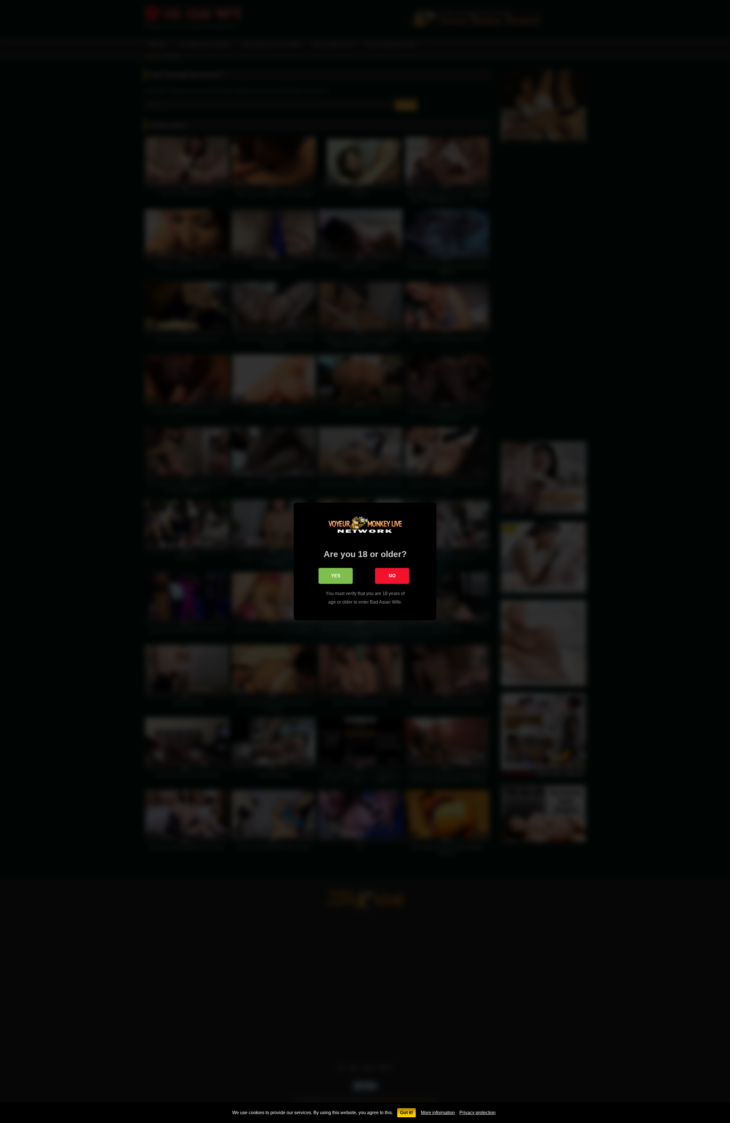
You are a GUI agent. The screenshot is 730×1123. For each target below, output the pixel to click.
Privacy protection (477, 1112)
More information (438, 1112)
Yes (335, 575)
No (392, 575)
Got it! (406, 1112)
